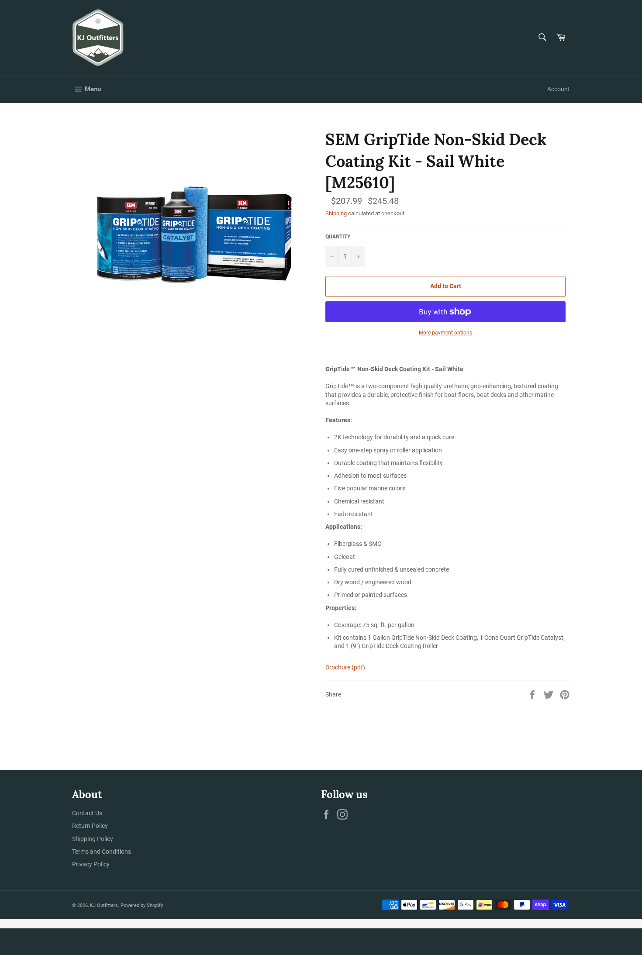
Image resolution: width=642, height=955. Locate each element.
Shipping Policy (92, 838)
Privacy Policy (91, 864)
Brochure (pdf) (345, 667)
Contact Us (87, 813)
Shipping (336, 213)
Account (558, 89)
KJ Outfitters (104, 905)
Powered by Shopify (142, 905)
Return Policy (90, 825)
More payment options (445, 333)
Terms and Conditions (101, 851)
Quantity (337, 237)
